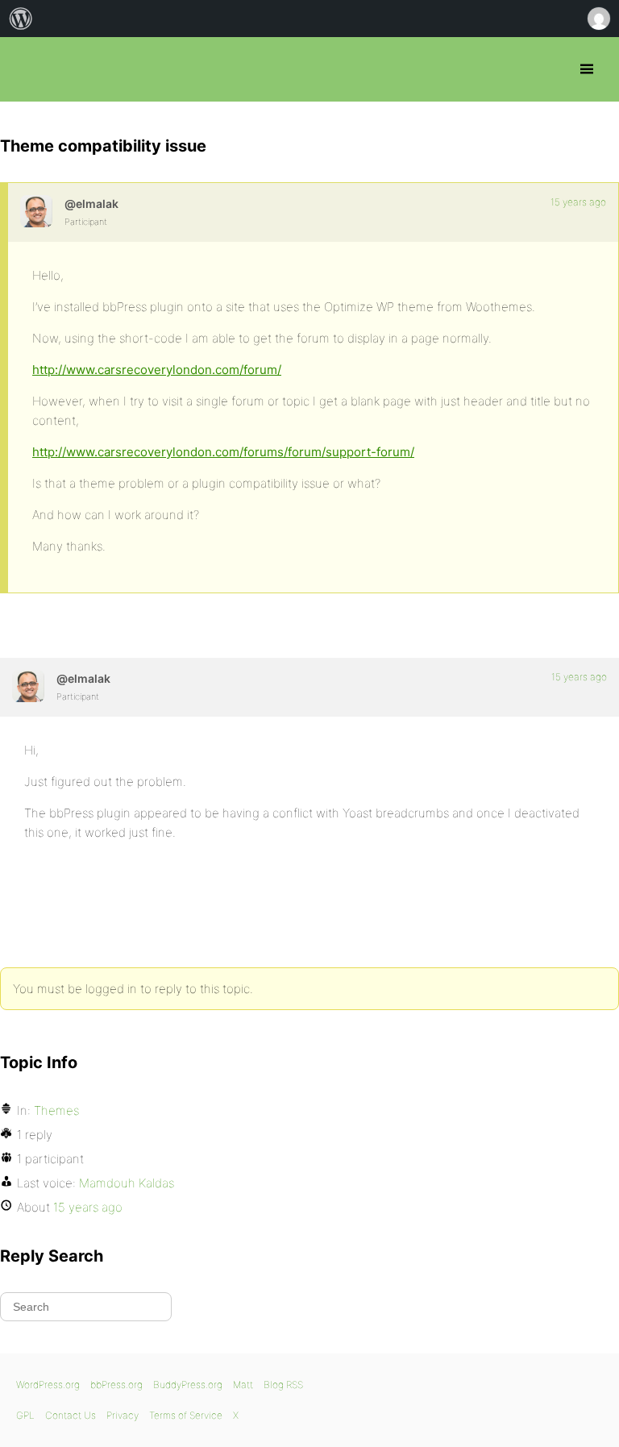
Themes (56, 1110)
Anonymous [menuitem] (598, 18)
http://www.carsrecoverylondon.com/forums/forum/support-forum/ (223, 451)
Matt (243, 1384)
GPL (25, 1415)
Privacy (122, 1415)
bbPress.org (26, 69)
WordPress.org (48, 1384)
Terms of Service (185, 1415)
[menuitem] (21, 18)
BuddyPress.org (187, 1384)
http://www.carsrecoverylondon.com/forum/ (156, 369)
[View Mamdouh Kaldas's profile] (36, 211)
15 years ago (578, 202)
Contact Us (70, 1415)
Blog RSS (283, 1384)
